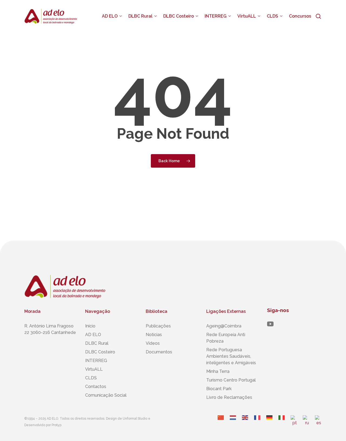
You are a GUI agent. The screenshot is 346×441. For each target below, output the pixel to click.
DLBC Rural (96, 343)
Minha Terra (217, 371)
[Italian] (281, 422)
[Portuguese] (294, 422)
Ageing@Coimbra (223, 326)
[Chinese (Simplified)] (221, 422)
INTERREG (96, 360)
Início (90, 326)
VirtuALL (94, 369)
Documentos (159, 351)
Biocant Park (219, 388)
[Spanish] (318, 422)
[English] (245, 422)
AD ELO (93, 334)
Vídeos (153, 343)
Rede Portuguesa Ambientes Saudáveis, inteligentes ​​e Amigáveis (231, 356)
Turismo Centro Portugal (231, 380)
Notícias (154, 334)
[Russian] (306, 422)
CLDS (91, 377)
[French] (257, 422)
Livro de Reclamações (229, 397)
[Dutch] (233, 422)
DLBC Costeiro (100, 351)
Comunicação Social (106, 395)
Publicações (158, 326)
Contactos (95, 386)
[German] (269, 422)
